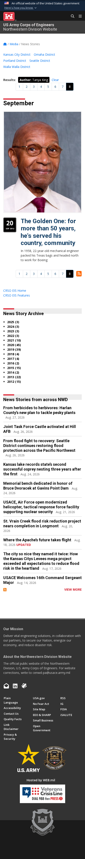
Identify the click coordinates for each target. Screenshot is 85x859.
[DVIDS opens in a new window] (24, 686)
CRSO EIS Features (16, 295)
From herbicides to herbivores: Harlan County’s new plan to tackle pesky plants (39, 410)
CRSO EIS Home (14, 290)
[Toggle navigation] (78, 16)
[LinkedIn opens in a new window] (15, 686)
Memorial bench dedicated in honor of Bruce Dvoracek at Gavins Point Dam (37, 485)
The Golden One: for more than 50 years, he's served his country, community (48, 232)
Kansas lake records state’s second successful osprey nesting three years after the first (42, 469)
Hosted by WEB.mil (41, 780)
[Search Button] (71, 16)
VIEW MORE (73, 589)
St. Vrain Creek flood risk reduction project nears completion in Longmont (42, 523)
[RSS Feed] (5, 589)
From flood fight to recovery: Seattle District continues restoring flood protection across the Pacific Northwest (39, 445)
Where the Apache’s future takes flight (37, 540)
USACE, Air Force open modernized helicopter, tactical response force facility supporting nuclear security (41, 507)
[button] (20, 8)
